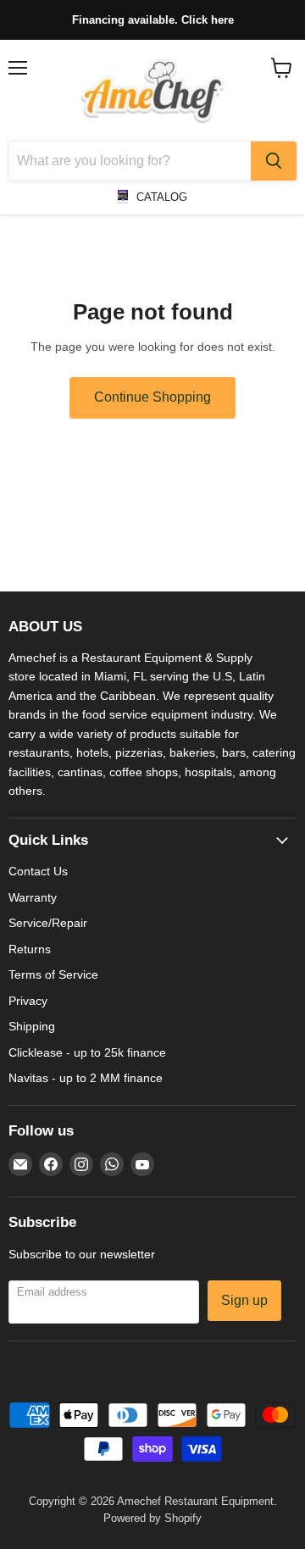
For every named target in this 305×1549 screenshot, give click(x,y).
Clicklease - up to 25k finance (87, 1052)
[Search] (274, 161)
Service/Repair (47, 923)
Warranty (32, 897)
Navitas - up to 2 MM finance (85, 1078)
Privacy (27, 1001)
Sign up (244, 1300)
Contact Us (38, 871)
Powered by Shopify (152, 1518)
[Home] (152, 90)
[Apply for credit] (152, 20)
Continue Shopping (152, 397)
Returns (29, 949)
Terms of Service (53, 974)
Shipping (31, 1026)
